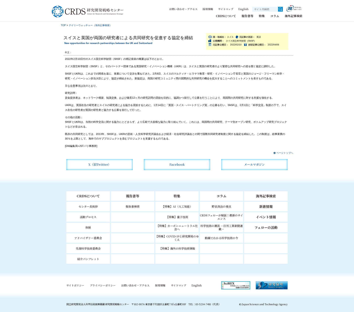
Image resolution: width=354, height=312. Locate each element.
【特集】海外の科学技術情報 (177, 248)
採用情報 (208, 9)
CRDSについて (226, 16)
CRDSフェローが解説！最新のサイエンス (221, 217)
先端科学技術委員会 (88, 248)
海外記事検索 (293, 16)
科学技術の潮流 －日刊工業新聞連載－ (221, 227)
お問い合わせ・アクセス (183, 9)
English (243, 9)
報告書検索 (133, 206)
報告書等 (247, 16)
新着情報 (266, 206)
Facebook (177, 164)
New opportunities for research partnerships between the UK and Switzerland (108, 43)
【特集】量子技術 (177, 217)
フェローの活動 (265, 227)
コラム (274, 16)
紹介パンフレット (88, 259)
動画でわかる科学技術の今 (221, 238)
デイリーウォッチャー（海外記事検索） (90, 25)
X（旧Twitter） (99, 164)
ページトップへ (284, 152)
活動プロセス (88, 217)
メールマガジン (254, 164)
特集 (262, 16)
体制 (88, 227)
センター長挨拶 (88, 206)
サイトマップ (225, 9)
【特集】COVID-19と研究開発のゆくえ (177, 238)
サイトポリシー (75, 285)
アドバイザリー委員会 (88, 238)
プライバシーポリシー (103, 285)
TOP (63, 25)
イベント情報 (266, 216)
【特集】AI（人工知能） (177, 206)
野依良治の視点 (221, 206)
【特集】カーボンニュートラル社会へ (177, 227)
